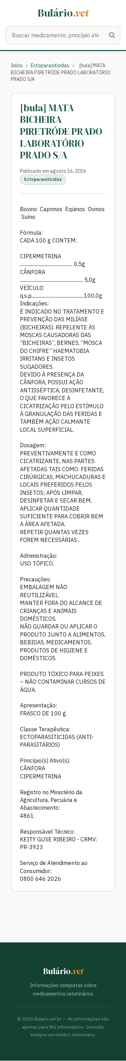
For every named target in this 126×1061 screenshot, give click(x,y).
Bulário (63, 13)
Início (17, 65)
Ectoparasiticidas (50, 65)
